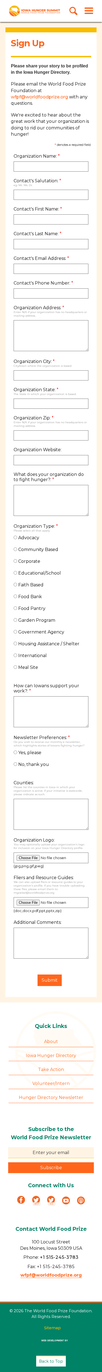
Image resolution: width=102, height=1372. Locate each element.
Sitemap (52, 1327)
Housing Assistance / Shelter (48, 643)
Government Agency (40, 632)
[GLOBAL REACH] (51, 1344)
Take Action (51, 1069)
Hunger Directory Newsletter (51, 1097)
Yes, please (29, 752)
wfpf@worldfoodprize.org (39, 97)
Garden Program (36, 620)
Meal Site (27, 667)
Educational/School (39, 573)
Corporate (28, 561)
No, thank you (33, 764)
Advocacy (28, 537)
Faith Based (30, 584)
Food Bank (29, 596)
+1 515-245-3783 (59, 1257)
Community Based (37, 549)
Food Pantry (31, 608)
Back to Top (51, 1361)
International (32, 655)
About (51, 1041)
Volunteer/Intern (51, 1083)
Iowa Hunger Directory (51, 1055)
